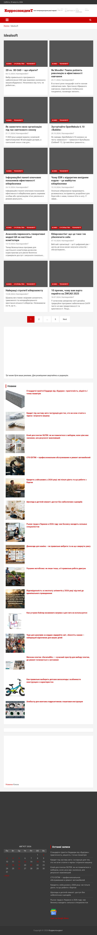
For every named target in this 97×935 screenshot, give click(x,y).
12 (19, 862)
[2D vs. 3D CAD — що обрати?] (26, 53)
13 (25, 862)
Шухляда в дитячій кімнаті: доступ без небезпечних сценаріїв (54, 502)
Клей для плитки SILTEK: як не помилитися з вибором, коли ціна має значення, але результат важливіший (70, 870)
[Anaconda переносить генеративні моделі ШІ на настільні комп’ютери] (26, 217)
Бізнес (9, 64)
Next (65, 319)
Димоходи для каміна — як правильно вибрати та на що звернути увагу (59, 546)
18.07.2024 (55, 297)
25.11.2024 (55, 80)
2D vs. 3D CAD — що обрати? (22, 70)
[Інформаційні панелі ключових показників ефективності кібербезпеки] (26, 161)
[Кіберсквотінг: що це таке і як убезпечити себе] (71, 217)
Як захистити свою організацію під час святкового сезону (24, 128)
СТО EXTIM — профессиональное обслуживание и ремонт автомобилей (58, 457)
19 (19, 865)
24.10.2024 (10, 187)
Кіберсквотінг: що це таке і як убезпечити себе (68, 236)
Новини (9, 784)
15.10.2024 (55, 187)
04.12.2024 (10, 74)
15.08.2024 (10, 294)
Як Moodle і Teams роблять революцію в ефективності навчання (66, 73)
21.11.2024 (10, 133)
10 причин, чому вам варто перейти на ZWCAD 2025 (66, 292)
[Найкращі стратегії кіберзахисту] (26, 274)
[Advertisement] (48, 351)
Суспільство (19, 64)
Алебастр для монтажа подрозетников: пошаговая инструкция (55, 701)
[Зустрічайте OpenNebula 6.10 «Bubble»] (71, 110)
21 (31, 865)
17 (7, 865)
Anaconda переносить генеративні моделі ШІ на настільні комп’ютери (25, 237)
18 (13, 865)
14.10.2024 (10, 244)
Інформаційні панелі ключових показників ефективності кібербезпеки (23, 180)
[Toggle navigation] (7, 20)
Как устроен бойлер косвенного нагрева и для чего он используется (57, 613)
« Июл (6, 876)
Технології (31, 64)
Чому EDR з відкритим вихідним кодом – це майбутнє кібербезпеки (69, 180)
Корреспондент (56, 930)
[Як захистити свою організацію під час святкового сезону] (26, 110)
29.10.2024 (55, 133)
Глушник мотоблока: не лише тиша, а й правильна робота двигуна (56, 568)
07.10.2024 (55, 241)
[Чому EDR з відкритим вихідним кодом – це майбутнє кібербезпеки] (71, 161)
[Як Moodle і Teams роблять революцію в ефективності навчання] (71, 53)
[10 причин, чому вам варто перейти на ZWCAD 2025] (71, 274)
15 (38, 862)
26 (19, 868)
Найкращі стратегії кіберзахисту (24, 290)
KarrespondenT (22, 74)
